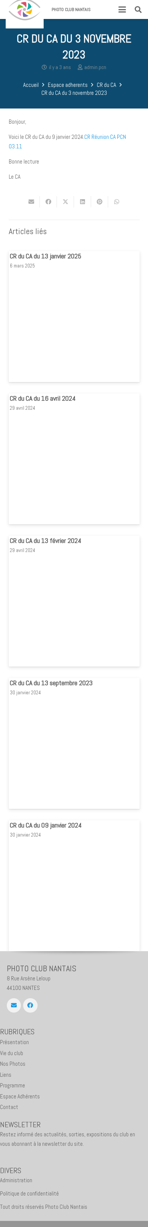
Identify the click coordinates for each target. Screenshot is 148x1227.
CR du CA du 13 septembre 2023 (51, 682)
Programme (12, 1085)
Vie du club (11, 1053)
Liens (5, 1074)
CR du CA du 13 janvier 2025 (45, 256)
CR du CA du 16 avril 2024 (43, 398)
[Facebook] (30, 1005)
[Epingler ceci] (99, 202)
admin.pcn (95, 67)
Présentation (14, 1042)
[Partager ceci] (48, 202)
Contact (9, 1107)
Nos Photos (12, 1063)
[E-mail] (14, 1005)
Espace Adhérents (20, 1096)
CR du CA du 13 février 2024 (45, 540)
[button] (122, 9)
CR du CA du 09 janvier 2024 (46, 825)
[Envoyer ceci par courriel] (31, 202)
